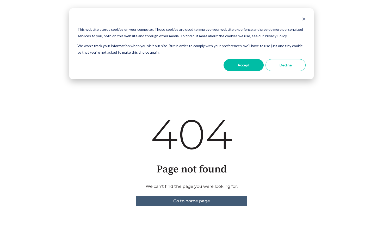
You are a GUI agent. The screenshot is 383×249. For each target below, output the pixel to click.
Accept (244, 65)
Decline (286, 65)
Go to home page (191, 200)
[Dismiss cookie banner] (304, 19)
